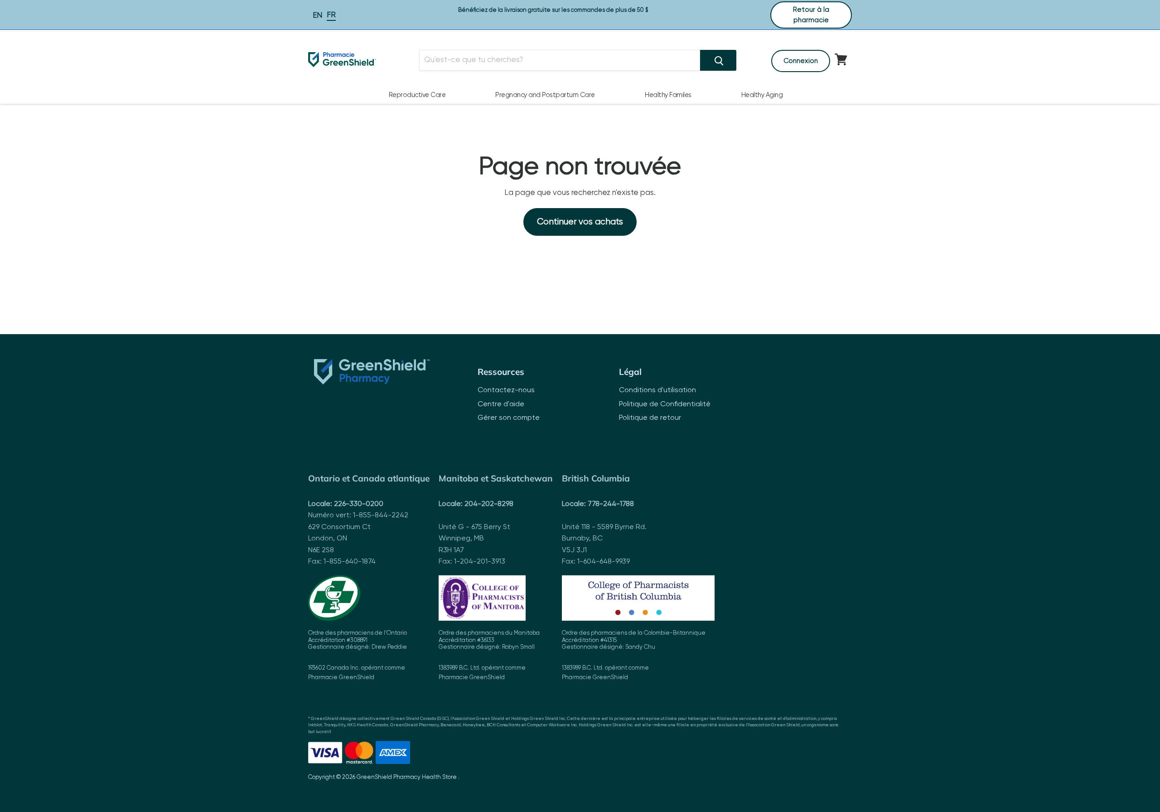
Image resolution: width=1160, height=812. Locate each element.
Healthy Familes (668, 95)
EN (317, 15)
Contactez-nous (506, 390)
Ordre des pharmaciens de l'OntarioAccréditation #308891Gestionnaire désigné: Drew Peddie (357, 655)
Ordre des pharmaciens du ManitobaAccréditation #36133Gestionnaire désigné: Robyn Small (489, 655)
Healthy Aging (762, 95)
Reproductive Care (417, 95)
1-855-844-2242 (380, 515)
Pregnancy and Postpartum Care (545, 95)
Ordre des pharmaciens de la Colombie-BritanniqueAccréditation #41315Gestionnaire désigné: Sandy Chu (634, 655)
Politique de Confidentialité (664, 404)
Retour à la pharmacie (811, 15)
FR (331, 15)
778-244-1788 (611, 504)
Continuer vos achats (580, 222)
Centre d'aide (501, 404)
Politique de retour (650, 418)
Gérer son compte (509, 418)
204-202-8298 (488, 504)
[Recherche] (718, 60)
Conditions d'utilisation (657, 390)
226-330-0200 (358, 504)
